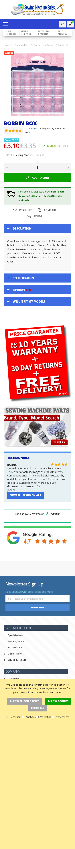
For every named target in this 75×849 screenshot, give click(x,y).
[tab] (37, 228)
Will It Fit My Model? (29, 301)
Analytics (31, 716)
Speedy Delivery (15, 635)
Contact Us (13, 679)
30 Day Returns (15, 647)
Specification (23, 278)
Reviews (21, 290)
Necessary (15, 716)
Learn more (55, 692)
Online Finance (15, 654)
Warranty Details (16, 641)
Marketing (45, 716)
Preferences (62, 716)
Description (22, 228)
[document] (37, 700)
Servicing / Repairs (17, 660)
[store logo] (37, 9)
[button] (35, 115)
